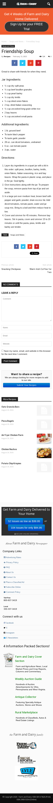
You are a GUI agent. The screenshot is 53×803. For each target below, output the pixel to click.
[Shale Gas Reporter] (26, 763)
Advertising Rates (13, 557)
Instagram (9, 633)
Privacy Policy (12, 562)
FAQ (7, 567)
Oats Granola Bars (10, 407)
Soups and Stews (8, 46)
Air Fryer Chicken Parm (12, 435)
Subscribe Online (13, 587)
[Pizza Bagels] (44, 424)
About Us (9, 572)
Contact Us (11, 577)
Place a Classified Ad (14, 582)
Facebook (9, 623)
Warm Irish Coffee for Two (41, 271)
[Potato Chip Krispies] (44, 467)
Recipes (7, 56)
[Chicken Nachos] (44, 453)
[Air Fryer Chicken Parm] (44, 439)
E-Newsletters (12, 638)
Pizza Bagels (7, 421)
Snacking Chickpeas (11, 269)
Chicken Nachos (9, 449)
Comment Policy (13, 592)
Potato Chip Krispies (11, 463)
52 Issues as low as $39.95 (24, 521)
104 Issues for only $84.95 (26, 527)
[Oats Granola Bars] (44, 410)
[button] (49, 4)
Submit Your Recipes (26, 385)
